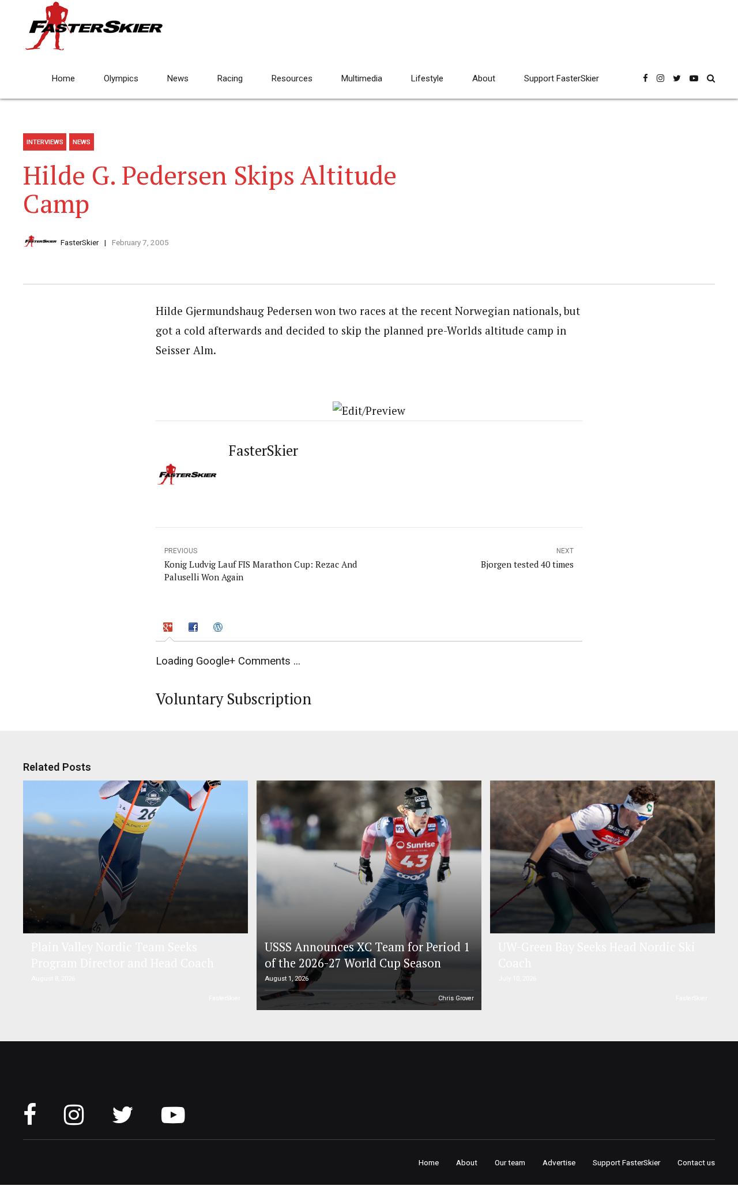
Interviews (45, 142)
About (483, 78)
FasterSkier (80, 242)
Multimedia (361, 78)
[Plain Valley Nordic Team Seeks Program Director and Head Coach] (133, 857)
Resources (292, 78)
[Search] (711, 78)
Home (63, 78)
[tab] (169, 628)
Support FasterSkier (561, 78)
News (178, 78)
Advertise (559, 1162)
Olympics (121, 78)
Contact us (696, 1162)
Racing (230, 78)
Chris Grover (456, 998)
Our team (510, 1162)
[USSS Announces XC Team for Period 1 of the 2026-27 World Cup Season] (367, 895)
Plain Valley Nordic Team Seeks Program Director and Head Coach (122, 955)
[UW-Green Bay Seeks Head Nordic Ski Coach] (601, 857)
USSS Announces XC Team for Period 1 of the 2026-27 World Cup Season (367, 955)
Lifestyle (427, 78)
